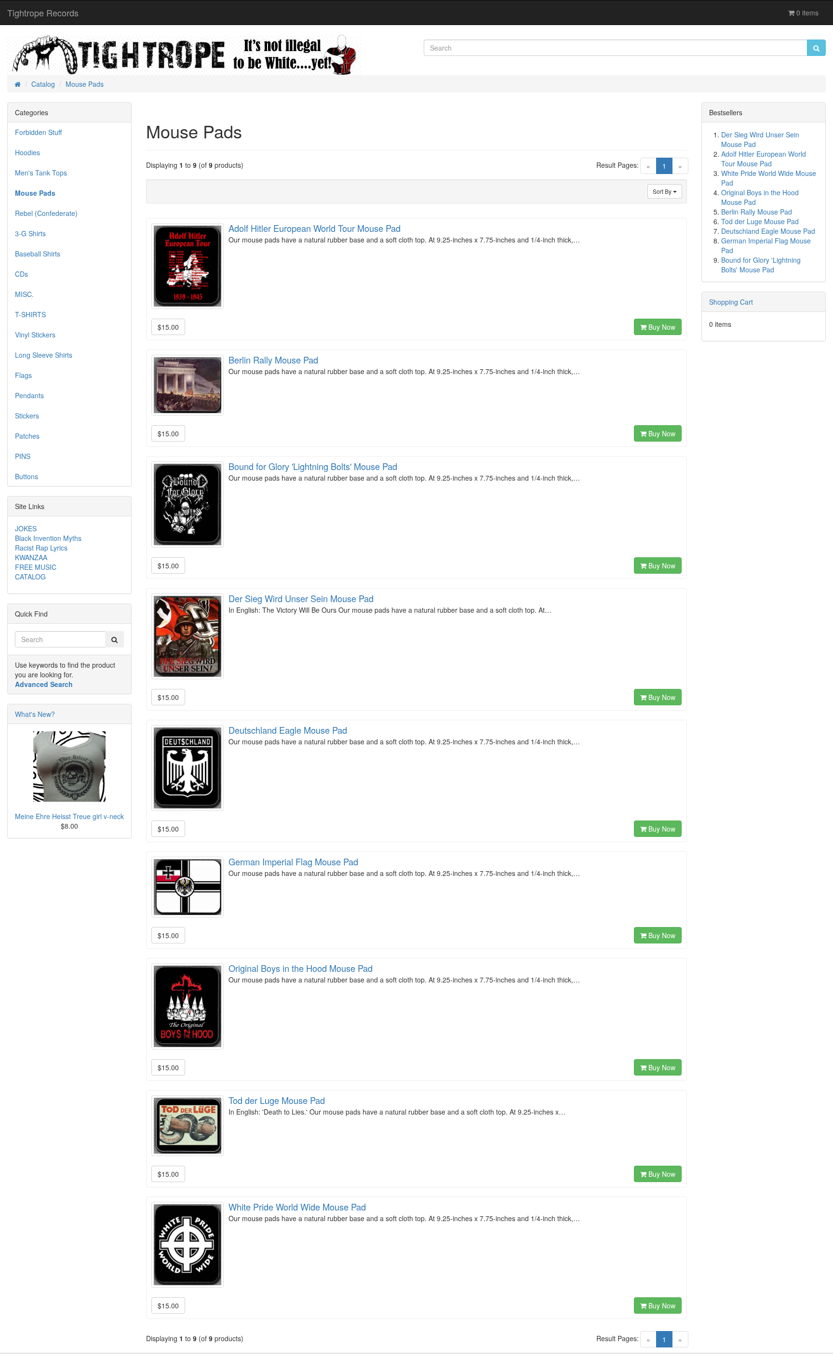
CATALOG (30, 576)
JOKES (26, 528)
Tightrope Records (43, 12)
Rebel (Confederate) (46, 213)
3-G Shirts (30, 233)
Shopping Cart (731, 302)
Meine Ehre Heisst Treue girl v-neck (69, 816)
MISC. (24, 294)
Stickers (27, 415)
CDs (21, 274)
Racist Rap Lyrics (41, 547)
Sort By (663, 191)
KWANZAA (31, 557)
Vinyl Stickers (35, 334)
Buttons (26, 476)
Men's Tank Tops (41, 172)
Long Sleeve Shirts (43, 355)
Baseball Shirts (37, 253)
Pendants (29, 395)
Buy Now (660, 327)
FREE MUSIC (35, 567)
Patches (27, 436)
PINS (22, 456)
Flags (23, 375)
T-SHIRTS (30, 314)
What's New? (35, 714)
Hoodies (27, 152)
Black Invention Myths (48, 538)
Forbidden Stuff (38, 132)
